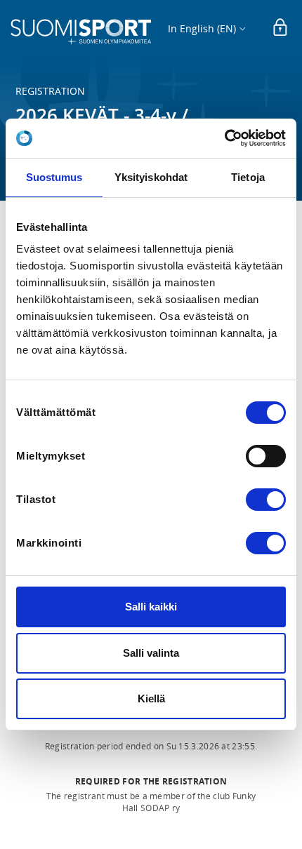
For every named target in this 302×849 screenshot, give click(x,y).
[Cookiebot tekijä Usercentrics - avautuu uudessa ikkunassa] (224, 138)
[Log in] (280, 28)
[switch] (266, 456)
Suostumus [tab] (54, 177)
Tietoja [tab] (248, 177)
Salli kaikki (151, 607)
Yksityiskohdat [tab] (151, 177)
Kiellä (151, 698)
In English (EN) (202, 28)
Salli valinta (151, 653)
